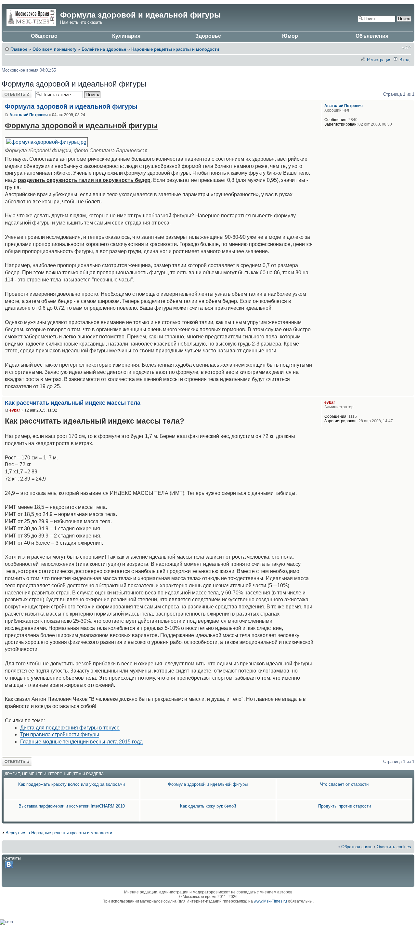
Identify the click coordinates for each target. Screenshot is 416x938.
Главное (18, 49)
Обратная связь (356, 846)
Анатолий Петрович (28, 115)
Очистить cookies (394, 846)
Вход (404, 59)
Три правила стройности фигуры (59, 734)
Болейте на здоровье (104, 49)
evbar (14, 410)
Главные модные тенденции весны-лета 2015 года (81, 741)
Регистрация (379, 59)
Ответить (11, 92)
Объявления (372, 36)
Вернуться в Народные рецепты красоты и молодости (59, 832)
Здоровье (208, 36)
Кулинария (126, 36)
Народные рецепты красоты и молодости (175, 49)
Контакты (12, 858)
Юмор (290, 36)
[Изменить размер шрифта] (406, 47)
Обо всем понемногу (54, 49)
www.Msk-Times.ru (270, 901)
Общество (44, 36)
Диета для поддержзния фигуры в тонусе (70, 727)
